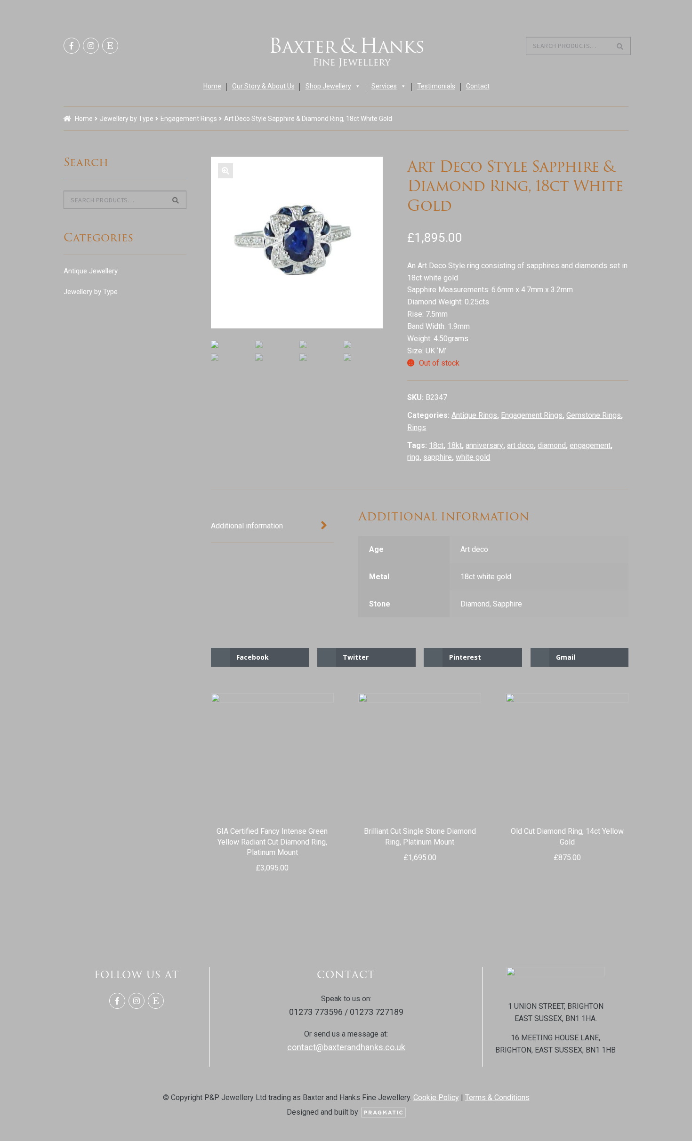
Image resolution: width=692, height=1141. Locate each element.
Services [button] (384, 86)
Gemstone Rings (593, 415)
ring (413, 457)
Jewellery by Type (126, 118)
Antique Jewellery (91, 271)
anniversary (484, 445)
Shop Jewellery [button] (328, 86)
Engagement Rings (189, 118)
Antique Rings (474, 415)
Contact (478, 86)
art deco (520, 445)
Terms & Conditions (497, 1097)
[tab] (272, 526)
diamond (552, 445)
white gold (473, 457)
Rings (416, 427)
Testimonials (436, 86)
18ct (436, 445)
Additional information (247, 525)
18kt (454, 445)
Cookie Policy (436, 1097)
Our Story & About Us (263, 86)
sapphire (437, 457)
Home (212, 86)
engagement (590, 445)
